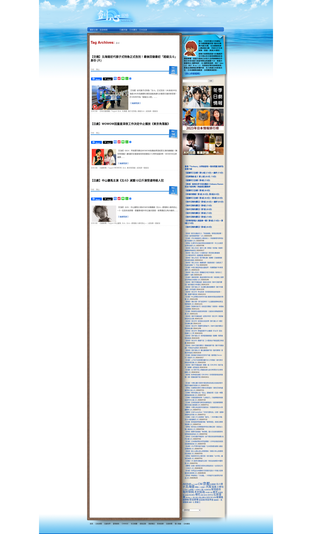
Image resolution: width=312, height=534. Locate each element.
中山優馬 (117, 223)
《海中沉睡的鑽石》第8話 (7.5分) (198, 205)
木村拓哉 (199, 492)
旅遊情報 (113, 28)
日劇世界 (123, 28)
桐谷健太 (192, 495)
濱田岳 (206, 495)
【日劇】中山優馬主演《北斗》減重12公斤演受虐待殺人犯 (127, 180)
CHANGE (125, 524)
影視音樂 (160, 524)
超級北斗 (141, 111)
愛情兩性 (116, 524)
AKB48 (187, 484)
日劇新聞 (103, 167)
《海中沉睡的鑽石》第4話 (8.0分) (198, 227)
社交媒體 (134, 524)
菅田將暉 (194, 499)
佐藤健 (213, 484)
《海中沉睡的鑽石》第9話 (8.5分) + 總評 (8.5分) (204, 202)
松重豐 (187, 495)
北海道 (124, 111)
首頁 (91, 524)
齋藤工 (198, 502)
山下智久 (185, 490)
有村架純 (188, 492)
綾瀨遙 (219, 497)
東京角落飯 (131, 167)
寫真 (214, 487)
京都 (206, 484)
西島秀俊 (209, 500)
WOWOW (118, 167)
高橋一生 (191, 502)
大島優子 (202, 487)
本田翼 (207, 492)
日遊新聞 (169, 524)
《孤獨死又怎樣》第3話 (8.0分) (197, 190)
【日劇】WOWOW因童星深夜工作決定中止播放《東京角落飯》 (130, 124)
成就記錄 (143, 524)
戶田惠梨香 (207, 490)
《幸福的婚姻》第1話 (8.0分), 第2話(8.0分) (202, 194)
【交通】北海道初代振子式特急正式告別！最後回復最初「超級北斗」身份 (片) (133, 58)
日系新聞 (98, 524)
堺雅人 (197, 487)
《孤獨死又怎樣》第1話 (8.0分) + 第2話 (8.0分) (204, 198)
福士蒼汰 (196, 497)
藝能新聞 (103, 28)
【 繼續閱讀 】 (135, 103)
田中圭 (210, 495)
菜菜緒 (202, 500)
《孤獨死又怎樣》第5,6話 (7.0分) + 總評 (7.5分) (204, 173)
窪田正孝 (209, 497)
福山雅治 (202, 497)
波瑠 (201, 495)
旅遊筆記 (151, 524)
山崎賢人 (191, 490)
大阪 (208, 486)
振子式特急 (132, 111)
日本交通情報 (105, 111)
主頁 (93, 28)
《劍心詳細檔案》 (192, 73)
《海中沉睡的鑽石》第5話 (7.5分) (198, 213)
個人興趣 (178, 524)
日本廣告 (133, 28)
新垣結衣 (216, 489)
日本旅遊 (143, 28)
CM (200, 484)
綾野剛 (186, 500)
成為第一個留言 (152, 111)
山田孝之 (198, 490)
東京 (215, 492)
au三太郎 (194, 484)
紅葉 (214, 497)
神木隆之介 (189, 497)
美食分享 (153, 28)
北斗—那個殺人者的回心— (136, 223)
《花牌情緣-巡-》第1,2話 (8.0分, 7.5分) (200, 176)
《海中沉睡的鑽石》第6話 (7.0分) (198, 217)
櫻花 (197, 494)
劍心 (98, 69)
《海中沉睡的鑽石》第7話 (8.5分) (198, 209)
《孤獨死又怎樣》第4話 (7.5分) (197, 180)
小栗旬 (220, 487)
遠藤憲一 (217, 500)
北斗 (119, 111)
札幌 (211, 492)
